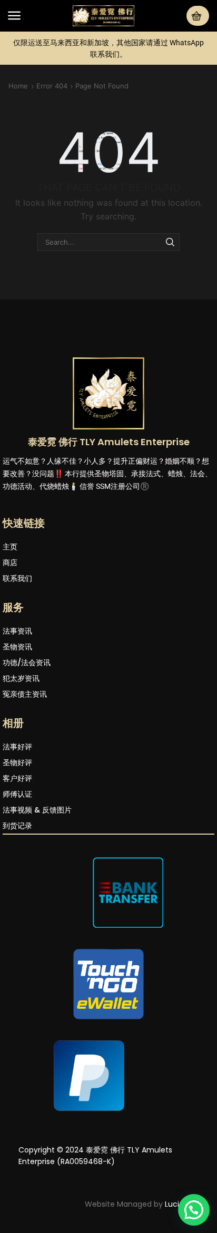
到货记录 (17, 825)
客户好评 (17, 778)
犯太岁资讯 (21, 678)
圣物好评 (17, 762)
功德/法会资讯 (27, 662)
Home (18, 86)
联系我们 (17, 578)
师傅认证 (17, 794)
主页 (10, 547)
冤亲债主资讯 (25, 694)
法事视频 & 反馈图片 (37, 810)
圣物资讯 (17, 646)
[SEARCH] (170, 242)
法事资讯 (17, 631)
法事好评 (17, 746)
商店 (10, 562)
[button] (14, 15)
